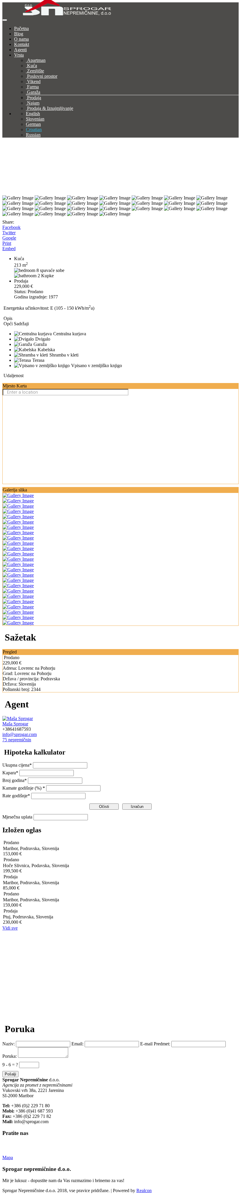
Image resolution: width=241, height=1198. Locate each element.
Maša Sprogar (15, 723)
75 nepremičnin (16, 739)
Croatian (34, 129)
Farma (33, 86)
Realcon (144, 1190)
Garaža (33, 92)
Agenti (20, 49)
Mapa (7, 1157)
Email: (77, 1043)
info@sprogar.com (19, 734)
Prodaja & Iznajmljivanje (50, 108)
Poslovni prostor (42, 76)
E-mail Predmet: (155, 1043)
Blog (18, 33)
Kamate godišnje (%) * (23, 788)
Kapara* (10, 772)
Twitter (9, 232)
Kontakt (21, 44)
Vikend (34, 81)
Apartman (36, 60)
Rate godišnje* (16, 795)
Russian (33, 134)
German (33, 124)
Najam (33, 102)
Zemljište (35, 70)
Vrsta (19, 54)
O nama (21, 39)
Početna (21, 28)
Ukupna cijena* (17, 765)
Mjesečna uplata (17, 816)
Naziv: (8, 1043)
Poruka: (9, 1056)
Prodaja (34, 97)
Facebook (11, 227)
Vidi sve (10, 927)
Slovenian (35, 118)
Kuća (32, 65)
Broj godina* (14, 780)
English (33, 113)
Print (6, 243)
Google (9, 237)
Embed (9, 248)
